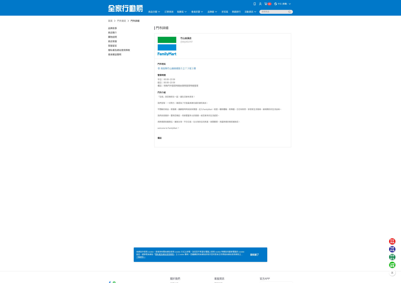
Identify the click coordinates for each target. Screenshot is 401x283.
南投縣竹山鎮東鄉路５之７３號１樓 (178, 68)
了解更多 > (140, 257)
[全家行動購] (125, 8)
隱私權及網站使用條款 (164, 254)
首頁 (110, 21)
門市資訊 (121, 21)
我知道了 (254, 254)
